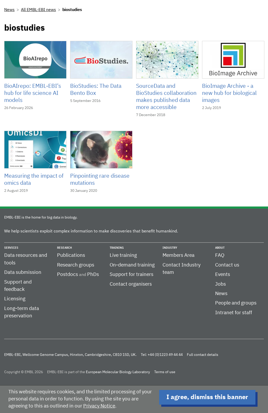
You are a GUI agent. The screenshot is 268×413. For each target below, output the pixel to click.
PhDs (93, 274)
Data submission (22, 272)
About (220, 247)
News (9, 10)
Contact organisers (131, 284)
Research (64, 247)
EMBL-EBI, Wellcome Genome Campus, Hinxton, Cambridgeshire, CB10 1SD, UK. (70, 355)
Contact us (227, 265)
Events (222, 274)
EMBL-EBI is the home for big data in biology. (40, 217)
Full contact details (202, 355)
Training (117, 247)
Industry (170, 247)
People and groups (235, 303)
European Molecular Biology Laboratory (118, 372)
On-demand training (132, 265)
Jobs (220, 284)
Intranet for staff (233, 312)
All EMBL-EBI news (38, 10)
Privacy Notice (99, 406)
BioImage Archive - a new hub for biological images (229, 93)
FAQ (219, 255)
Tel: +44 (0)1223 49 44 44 (162, 355)
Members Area (178, 255)
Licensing (14, 298)
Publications (71, 255)
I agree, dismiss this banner (207, 397)
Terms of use (164, 372)
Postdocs (67, 274)
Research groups (75, 265)
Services (11, 247)
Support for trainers (131, 274)
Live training (123, 255)
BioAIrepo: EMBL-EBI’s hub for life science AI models (32, 93)
